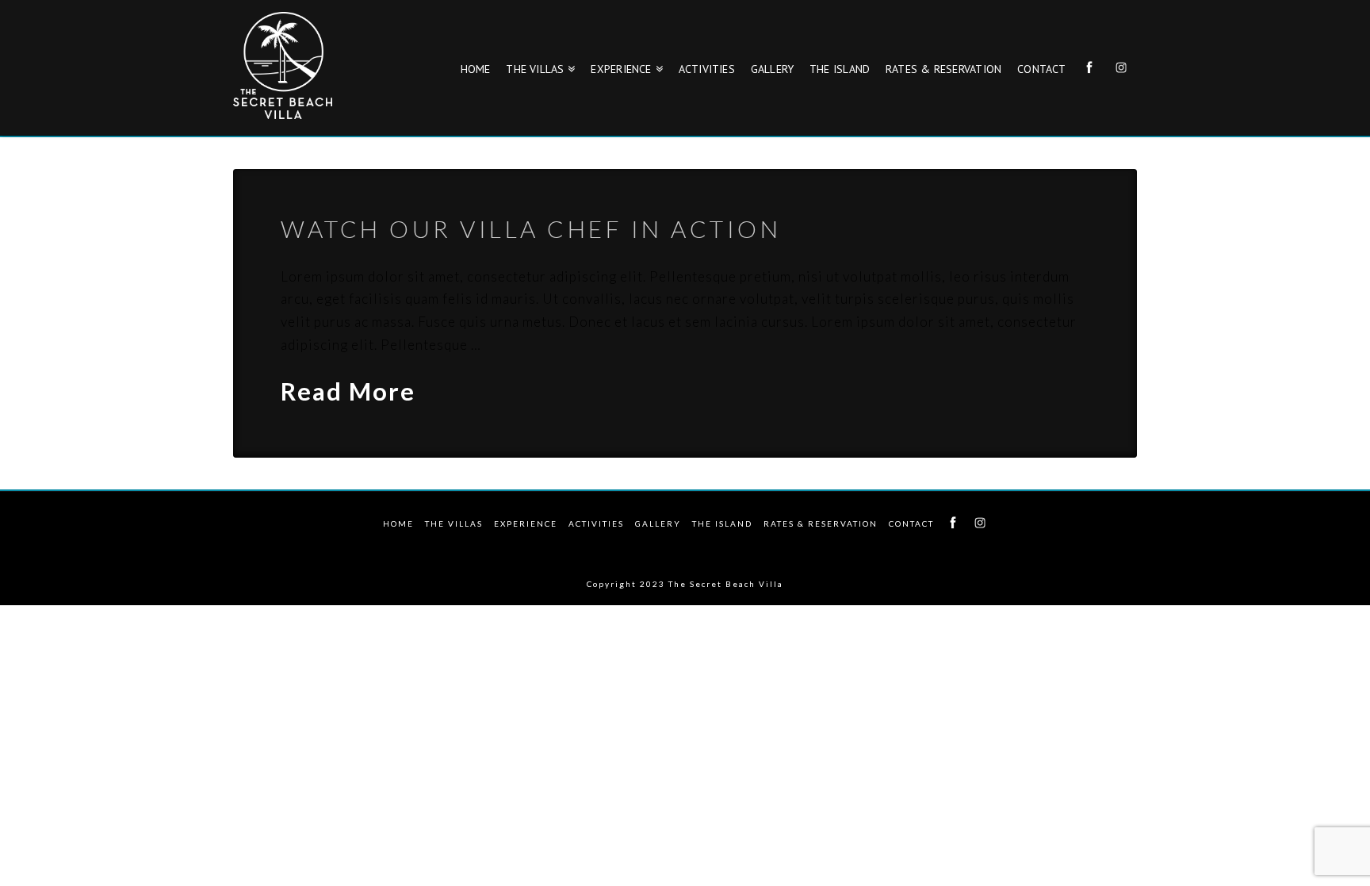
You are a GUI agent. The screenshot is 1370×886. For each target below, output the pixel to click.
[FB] (953, 519)
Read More (348, 391)
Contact (911, 523)
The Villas (454, 523)
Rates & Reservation (820, 523)
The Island (722, 523)
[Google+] (685, 547)
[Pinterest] (762, 547)
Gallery (658, 523)
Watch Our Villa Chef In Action (531, 228)
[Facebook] (608, 547)
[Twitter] (647, 547)
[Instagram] (724, 547)
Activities (596, 523)
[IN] (980, 519)
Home (398, 523)
